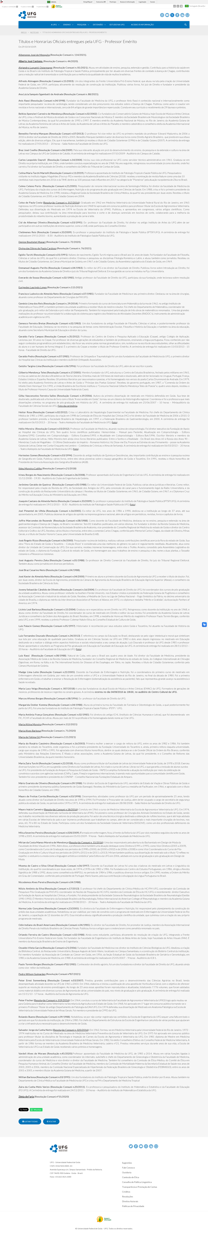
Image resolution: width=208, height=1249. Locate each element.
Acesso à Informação (142, 24)
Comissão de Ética (130, 1177)
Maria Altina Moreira (30, 724)
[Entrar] (2, 2)
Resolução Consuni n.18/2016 (60, 809)
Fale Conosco (128, 1167)
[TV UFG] (187, 15)
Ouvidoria (126, 1172)
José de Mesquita (40, 54)
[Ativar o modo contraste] (181, 6)
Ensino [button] (67, 24)
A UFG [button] (54, 24)
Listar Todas (31, 1121)
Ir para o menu (26, 7)
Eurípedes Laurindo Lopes (33, 287)
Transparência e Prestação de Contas (139, 1187)
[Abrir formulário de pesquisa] (185, 24)
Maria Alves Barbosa (30, 730)
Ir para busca (42, 7)
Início (24, 32)
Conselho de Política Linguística (137, 1182)
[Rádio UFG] (182, 15)
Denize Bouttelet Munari (32, 241)
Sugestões (127, 1162)
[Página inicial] (27, 18)
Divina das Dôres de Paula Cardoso (37, 248)
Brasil (53, 2)
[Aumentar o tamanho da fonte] (174, 6)
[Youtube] (167, 15)
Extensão (98, 24)
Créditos (126, 1191)
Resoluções (127, 1196)
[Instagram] (162, 15)
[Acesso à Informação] (56, 6)
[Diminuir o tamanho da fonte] (178, 6)
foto (114, 422)
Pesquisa (81, 24)
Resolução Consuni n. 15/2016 (85, 842)
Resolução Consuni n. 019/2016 (51, 1000)
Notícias (34, 32)
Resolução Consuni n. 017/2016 (61, 202)
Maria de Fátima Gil (29, 737)
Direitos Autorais (130, 1201)
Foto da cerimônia (67, 405)
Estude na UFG (117, 24)
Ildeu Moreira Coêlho (30, 468)
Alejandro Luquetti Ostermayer (36, 67)
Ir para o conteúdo (9, 7)
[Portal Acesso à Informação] (104, 1221)
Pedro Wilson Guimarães (32, 974)
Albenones (24, 54)
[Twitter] (172, 15)
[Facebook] (177, 15)
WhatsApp (37, 1110)
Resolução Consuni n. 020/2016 (70, 1029)
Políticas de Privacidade (133, 1206)
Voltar (52, 1121)
